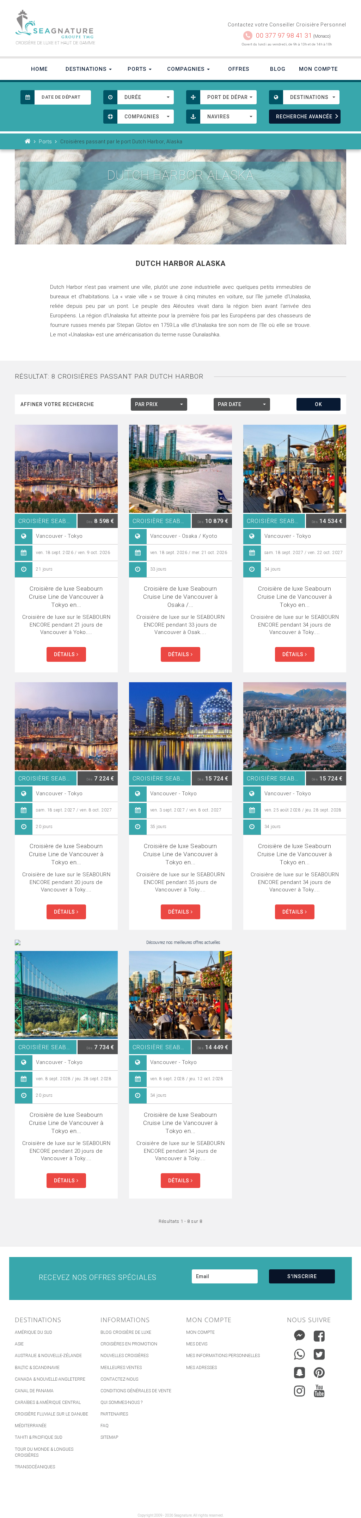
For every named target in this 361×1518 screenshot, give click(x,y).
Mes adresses (201, 1367)
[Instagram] (299, 1389)
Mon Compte (318, 69)
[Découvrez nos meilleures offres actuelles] (180, 943)
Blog (278, 69)
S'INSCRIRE (302, 1276)
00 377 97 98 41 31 (284, 35)
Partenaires (114, 1414)
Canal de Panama (34, 1390)
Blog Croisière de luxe (125, 1332)
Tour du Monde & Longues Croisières (44, 1452)
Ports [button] (138, 69)
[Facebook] (319, 1336)
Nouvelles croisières (124, 1355)
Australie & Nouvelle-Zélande (48, 1355)
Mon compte (200, 1332)
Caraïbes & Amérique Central (48, 1402)
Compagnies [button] (186, 69)
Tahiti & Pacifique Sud (38, 1437)
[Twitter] (319, 1354)
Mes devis (196, 1344)
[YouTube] (319, 1391)
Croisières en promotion (128, 1344)
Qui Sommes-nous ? (121, 1402)
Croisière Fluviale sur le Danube (51, 1414)
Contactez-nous (119, 1379)
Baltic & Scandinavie (37, 1367)
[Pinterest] (319, 1372)
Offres (238, 69)
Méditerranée (31, 1425)
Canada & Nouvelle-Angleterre (50, 1379)
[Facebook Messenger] (299, 1334)
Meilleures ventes (121, 1367)
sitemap (109, 1437)
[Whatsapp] (299, 1352)
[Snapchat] (299, 1371)
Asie (19, 1344)
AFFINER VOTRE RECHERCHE (57, 404)
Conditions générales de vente (135, 1390)
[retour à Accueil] (28, 141)
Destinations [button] (87, 69)
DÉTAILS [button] (65, 654)
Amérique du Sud (33, 1332)
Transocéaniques (35, 1466)
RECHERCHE (304, 116)
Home (39, 69)
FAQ (104, 1425)
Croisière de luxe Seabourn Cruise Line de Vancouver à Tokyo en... (66, 596)
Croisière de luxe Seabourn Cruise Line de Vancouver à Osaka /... (180, 596)
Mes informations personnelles (223, 1355)
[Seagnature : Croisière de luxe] (95, 24)
